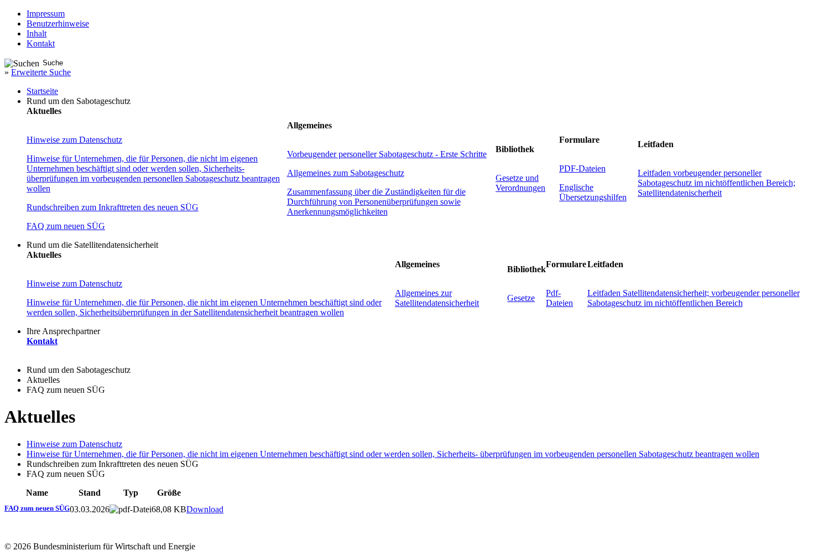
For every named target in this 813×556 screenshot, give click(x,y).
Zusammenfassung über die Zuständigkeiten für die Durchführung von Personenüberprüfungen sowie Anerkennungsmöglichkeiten (376, 201)
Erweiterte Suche (41, 72)
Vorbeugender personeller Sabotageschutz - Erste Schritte (387, 154)
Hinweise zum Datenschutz (74, 139)
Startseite (42, 91)
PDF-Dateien (582, 168)
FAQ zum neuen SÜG (66, 226)
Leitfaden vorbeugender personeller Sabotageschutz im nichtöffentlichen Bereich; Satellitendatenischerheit (716, 183)
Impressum (46, 13)
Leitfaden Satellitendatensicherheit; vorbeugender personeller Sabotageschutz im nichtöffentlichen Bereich (693, 298)
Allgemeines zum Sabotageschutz (345, 173)
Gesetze (521, 298)
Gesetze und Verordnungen (520, 183)
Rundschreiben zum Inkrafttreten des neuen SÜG (113, 207)
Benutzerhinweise (58, 23)
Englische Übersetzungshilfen (593, 192)
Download (204, 509)
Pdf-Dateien (559, 298)
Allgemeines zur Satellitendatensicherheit (437, 298)
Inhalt (36, 33)
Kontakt (41, 43)
